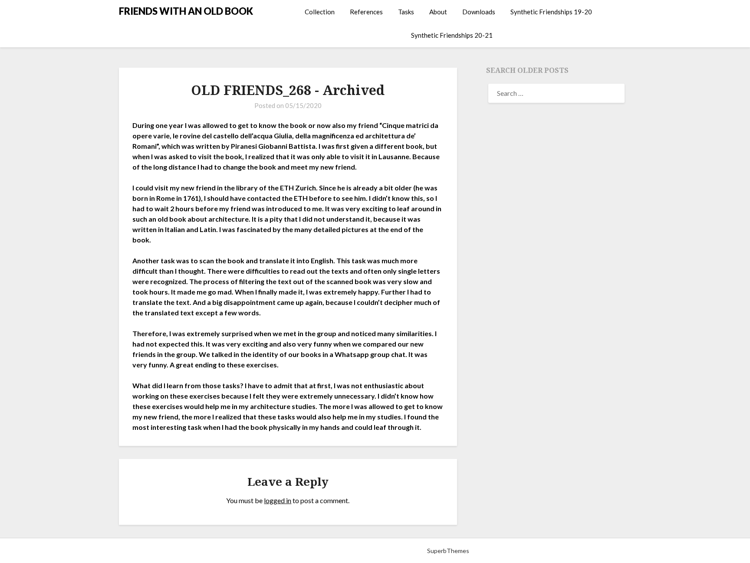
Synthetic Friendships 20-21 (452, 35)
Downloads (478, 12)
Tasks (406, 12)
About (438, 12)
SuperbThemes (448, 550)
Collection (320, 12)
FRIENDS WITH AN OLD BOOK (186, 11)
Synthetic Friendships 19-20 (551, 12)
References (366, 12)
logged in (277, 500)
